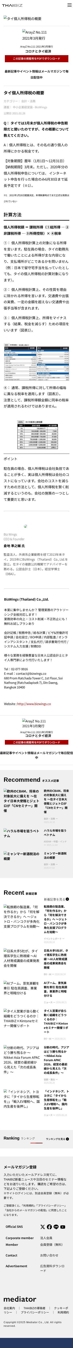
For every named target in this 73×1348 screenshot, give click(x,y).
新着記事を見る (54, 899)
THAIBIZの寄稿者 (34, 1308)
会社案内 (9, 1308)
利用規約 (28, 1205)
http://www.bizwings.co (34, 704)
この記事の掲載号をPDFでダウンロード (36, 58)
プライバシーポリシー (51, 1205)
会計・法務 (28, 101)
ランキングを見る (55, 1139)
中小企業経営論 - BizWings (30, 107)
